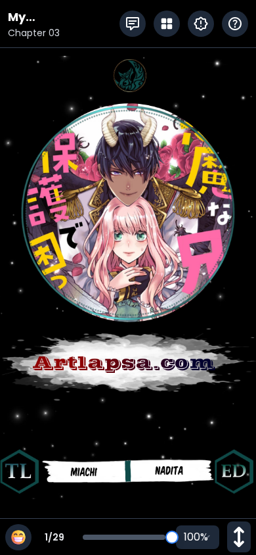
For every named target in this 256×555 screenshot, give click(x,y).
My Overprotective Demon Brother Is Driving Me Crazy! (62, 17)
